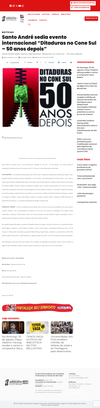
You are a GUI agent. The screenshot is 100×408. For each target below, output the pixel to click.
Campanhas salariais (87, 202)
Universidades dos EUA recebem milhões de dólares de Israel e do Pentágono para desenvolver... (62, 344)
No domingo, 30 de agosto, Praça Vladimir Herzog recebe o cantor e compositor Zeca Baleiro (87, 72)
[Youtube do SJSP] (19, 6)
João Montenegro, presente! (85, 194)
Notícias (8, 32)
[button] (32, 24)
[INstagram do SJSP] (13, 6)
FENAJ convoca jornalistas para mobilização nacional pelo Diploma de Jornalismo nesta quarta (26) (87, 145)
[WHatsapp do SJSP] (22, 6)
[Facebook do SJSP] (10, 6)
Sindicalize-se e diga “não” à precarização (86, 185)
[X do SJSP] (16, 6)
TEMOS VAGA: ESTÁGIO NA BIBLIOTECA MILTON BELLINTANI (35, 342)
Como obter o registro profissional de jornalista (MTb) (87, 167)
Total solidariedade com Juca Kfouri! (86, 177)
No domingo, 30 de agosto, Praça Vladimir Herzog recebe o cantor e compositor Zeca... (12, 342)
